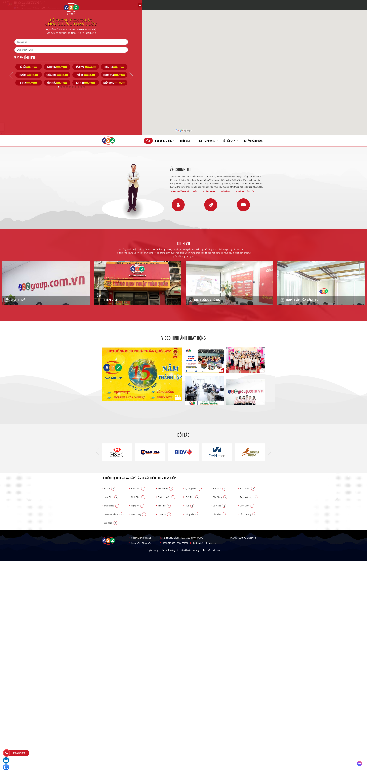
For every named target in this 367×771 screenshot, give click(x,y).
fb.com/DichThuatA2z (141, 537)
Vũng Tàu (192, 514)
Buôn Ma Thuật (113, 514)
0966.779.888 (169, 543)
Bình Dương (247, 514)
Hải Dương (247, 488)
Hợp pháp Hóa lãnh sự (302, 299)
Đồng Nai (110, 522)
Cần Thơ (218, 514)
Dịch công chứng (164, 140)
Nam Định (110, 497)
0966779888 (182, 543)
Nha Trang (138, 514)
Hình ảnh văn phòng (253, 140)
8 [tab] (78, 87)
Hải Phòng (165, 488)
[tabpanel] (28, 75)
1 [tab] (58, 87)
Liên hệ (164, 550)
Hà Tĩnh (163, 505)
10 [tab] (84, 87)
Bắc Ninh (219, 488)
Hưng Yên (137, 488)
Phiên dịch (185, 140)
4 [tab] (67, 87)
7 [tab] (75, 87)
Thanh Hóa (111, 505)
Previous (11, 75)
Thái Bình (192, 497)
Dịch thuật (18, 299)
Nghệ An (137, 505)
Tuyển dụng (152, 550)
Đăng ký (174, 550)
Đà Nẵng (219, 505)
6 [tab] (73, 87)
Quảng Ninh (193, 488)
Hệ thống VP (229, 140)
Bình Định (246, 505)
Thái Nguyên (166, 497)
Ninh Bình (137, 497)
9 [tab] (81, 87)
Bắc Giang (219, 497)
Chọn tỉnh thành (26, 57)
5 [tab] (70, 87)
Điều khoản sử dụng (189, 550)
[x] (140, 5)
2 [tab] (61, 87)
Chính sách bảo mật (211, 550)
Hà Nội (109, 488)
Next (131, 75)
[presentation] (97, 452)
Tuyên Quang (248, 497)
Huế (189, 505)
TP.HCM (164, 514)
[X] (148, 141)
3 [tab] (64, 87)
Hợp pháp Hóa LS (207, 140)
